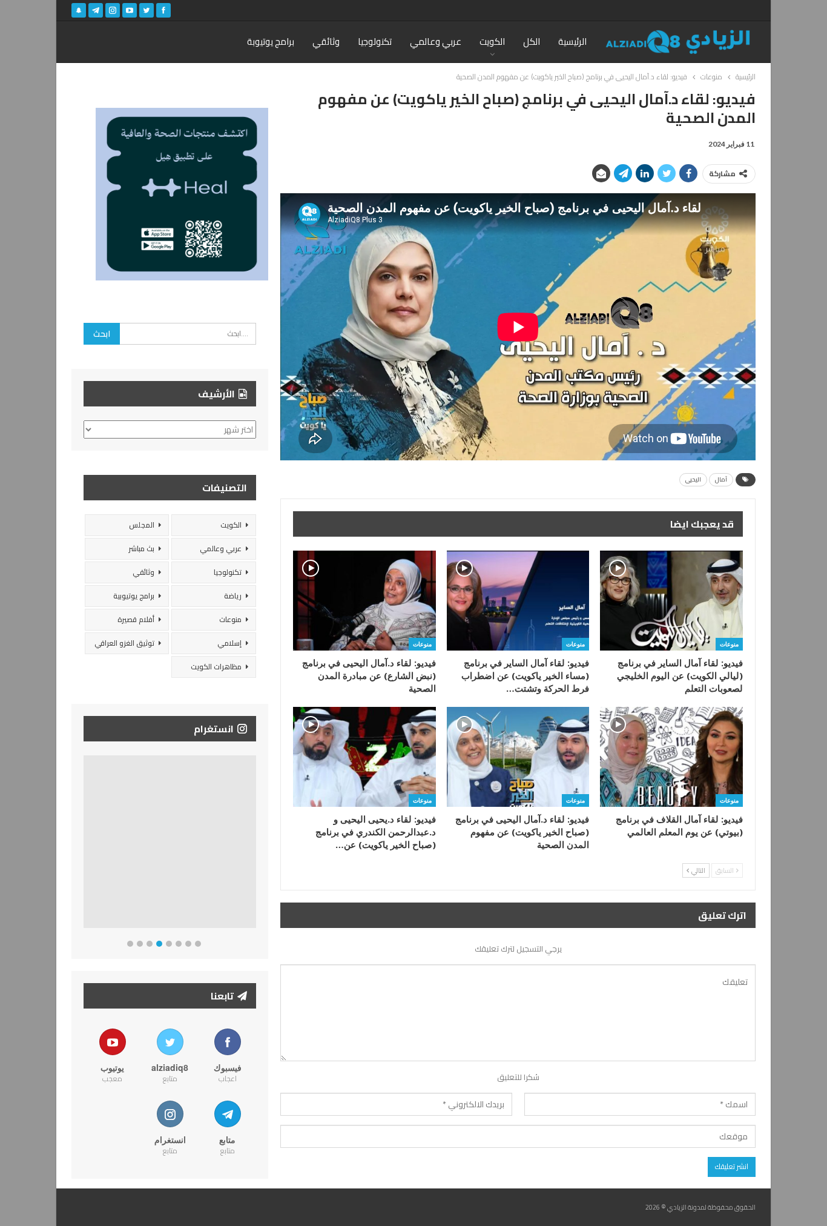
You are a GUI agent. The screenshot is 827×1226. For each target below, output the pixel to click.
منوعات (729, 644)
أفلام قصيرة (135, 619)
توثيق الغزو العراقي (124, 643)
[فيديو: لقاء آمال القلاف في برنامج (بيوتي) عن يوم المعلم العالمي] (671, 757)
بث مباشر (141, 548)
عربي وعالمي (435, 41)
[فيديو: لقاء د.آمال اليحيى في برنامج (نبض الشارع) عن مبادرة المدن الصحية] (364, 601)
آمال (721, 479)
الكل (531, 41)
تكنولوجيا (375, 41)
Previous (87, 844)
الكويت (492, 41)
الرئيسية (572, 41)
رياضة (233, 596)
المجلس (141, 525)
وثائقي (326, 41)
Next (253, 844)
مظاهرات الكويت (216, 667)
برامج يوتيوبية (133, 596)
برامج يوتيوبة (270, 41)
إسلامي (229, 643)
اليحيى (693, 479)
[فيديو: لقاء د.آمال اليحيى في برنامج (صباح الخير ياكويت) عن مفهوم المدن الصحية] (518, 757)
